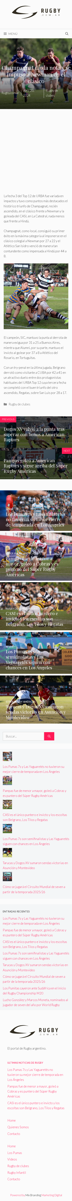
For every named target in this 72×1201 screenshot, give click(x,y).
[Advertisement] (36, 156)
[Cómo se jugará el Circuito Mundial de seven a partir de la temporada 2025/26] (7, 879)
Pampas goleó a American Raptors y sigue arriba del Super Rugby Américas (36, 465)
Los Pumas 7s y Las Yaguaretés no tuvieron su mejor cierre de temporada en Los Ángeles (35, 1075)
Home (11, 1120)
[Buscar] (49, 736)
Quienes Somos (18, 1127)
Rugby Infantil (16, 1173)
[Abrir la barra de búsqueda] (67, 33)
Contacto (13, 1134)
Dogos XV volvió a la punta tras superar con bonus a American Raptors (34, 434)
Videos (12, 1159)
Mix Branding (33, 1195)
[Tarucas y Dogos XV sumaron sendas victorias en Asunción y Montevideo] (36, 721)
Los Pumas (14, 1153)
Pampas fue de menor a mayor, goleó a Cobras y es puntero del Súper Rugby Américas (32, 1091)
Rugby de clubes (19, 404)
